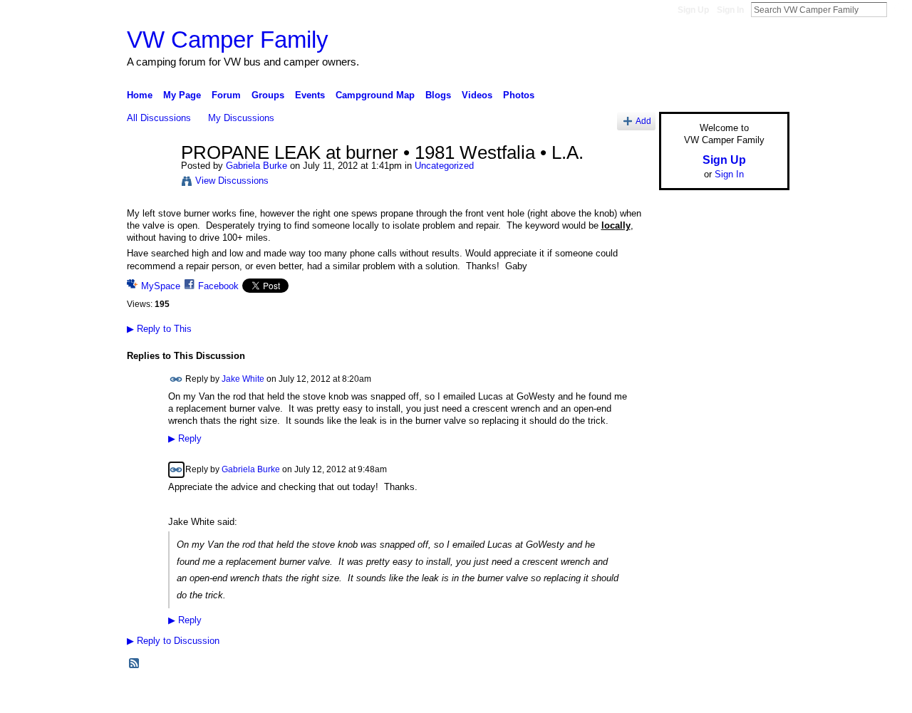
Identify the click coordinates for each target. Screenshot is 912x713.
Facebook (218, 286)
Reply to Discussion (173, 640)
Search (898, 9)
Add (643, 120)
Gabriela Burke (256, 165)
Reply (185, 439)
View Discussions (232, 180)
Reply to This (159, 328)
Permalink (176, 379)
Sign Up (693, 10)
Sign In (730, 10)
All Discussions (159, 118)
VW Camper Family (227, 39)
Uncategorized (444, 165)
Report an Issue (684, 697)
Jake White (243, 378)
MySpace (160, 286)
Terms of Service (757, 697)
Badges (628, 697)
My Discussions (241, 118)
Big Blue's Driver (234, 697)
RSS (134, 663)
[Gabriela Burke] (149, 183)
